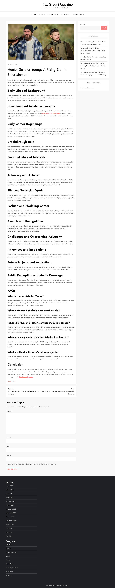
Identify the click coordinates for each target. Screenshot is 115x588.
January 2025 (10, 505)
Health (8, 560)
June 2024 (9, 532)
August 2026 (10, 486)
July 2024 (9, 528)
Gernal (8, 556)
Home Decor (9, 564)
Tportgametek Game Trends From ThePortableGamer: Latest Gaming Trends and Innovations (92, 50)
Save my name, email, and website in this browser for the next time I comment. (32, 464)
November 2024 (11, 513)
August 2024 (10, 524)
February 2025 (10, 501)
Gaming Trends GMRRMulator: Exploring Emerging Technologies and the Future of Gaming (93, 65)
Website (8, 455)
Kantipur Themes (64, 585)
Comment (9, 411)
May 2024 (9, 536)
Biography (65, 14)
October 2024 (10, 517)
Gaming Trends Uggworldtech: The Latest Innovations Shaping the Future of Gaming (93, 73)
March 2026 (9, 490)
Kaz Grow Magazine (57, 4)
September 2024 (11, 521)
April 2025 (9, 497)
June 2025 (9, 494)
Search (82, 24)
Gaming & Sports (38, 14)
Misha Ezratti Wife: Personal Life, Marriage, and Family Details (93, 58)
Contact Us (77, 14)
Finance (8, 548)
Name (8, 438)
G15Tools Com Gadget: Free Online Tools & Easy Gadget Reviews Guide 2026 (93, 43)
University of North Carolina (50, 113)
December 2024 (11, 509)
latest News (9, 572)
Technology (53, 14)
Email (8, 447)
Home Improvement (12, 568)
